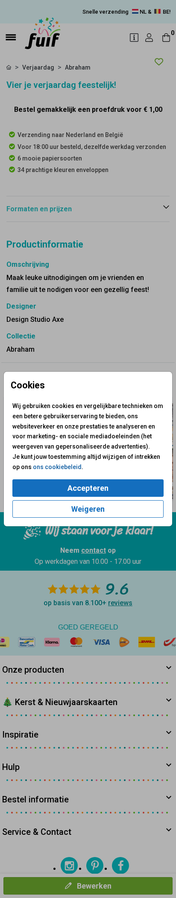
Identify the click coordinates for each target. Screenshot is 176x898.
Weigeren (88, 508)
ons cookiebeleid (57, 467)
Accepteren (88, 488)
